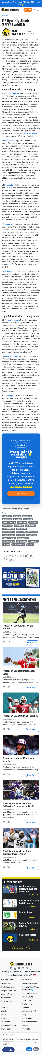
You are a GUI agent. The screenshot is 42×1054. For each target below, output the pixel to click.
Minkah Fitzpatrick (11, 93)
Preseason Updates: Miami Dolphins (20, 716)
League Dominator (8, 991)
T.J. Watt (30, 544)
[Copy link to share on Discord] (11, 560)
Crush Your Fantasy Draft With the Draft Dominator (28, 889)
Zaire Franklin (22, 522)
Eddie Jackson (21, 529)
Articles (5, 16)
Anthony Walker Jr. (18, 544)
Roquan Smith (10, 185)
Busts (5, 516)
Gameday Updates (27, 935)
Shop (24, 1015)
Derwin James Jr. (8, 532)
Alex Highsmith (30, 525)
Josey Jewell (20, 532)
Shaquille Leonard (8, 535)
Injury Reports (6, 1029)
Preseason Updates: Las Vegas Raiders (18, 627)
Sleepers (17, 516)
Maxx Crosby (9, 224)
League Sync (6, 983)
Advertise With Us (29, 1011)
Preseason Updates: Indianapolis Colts (19, 672)
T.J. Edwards (28, 519)
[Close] (38, 1035)
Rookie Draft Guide (8, 1025)
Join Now (28, 10)
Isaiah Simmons (11, 356)
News (3, 1015)
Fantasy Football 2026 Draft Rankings (29, 902)
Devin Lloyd (9, 141)
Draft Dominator (7, 987)
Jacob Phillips (31, 535)
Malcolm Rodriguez (9, 538)
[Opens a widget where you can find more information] (8, 1050)
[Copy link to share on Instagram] (6, 560)
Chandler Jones (32, 532)
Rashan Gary (33, 522)
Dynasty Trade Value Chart (31, 988)
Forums (25, 1025)
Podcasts (5, 1018)
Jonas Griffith (7, 525)
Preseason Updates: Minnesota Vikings (18, 760)
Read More (31, 642)
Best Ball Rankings (29, 993)
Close (36, 1049)
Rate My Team (25, 912)
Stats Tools (27, 1004)
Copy (9, 556)
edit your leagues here (21, 486)
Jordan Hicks (9, 271)
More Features (20, 948)
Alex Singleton (21, 541)
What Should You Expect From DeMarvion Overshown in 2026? (18, 805)
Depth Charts (27, 997)
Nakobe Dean (7, 519)
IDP (10, 516)
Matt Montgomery (18, 32)
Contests (26, 1029)
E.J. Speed (6, 544)
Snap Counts (27, 1000)
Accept (29, 1049)
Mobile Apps (27, 1018)
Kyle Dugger (8, 396)
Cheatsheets (6, 998)
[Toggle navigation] (38, 10)
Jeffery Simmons (12, 320)
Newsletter (5, 1022)
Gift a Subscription (29, 1022)
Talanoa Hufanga (8, 529)
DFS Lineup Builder (29, 983)
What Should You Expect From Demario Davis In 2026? (17, 853)
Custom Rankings (8, 994)
